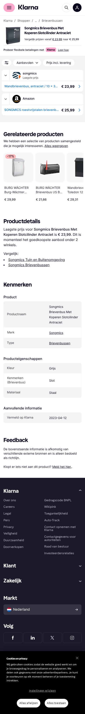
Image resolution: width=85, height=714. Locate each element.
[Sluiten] (77, 658)
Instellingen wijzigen (42, 690)
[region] (42, 682)
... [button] (36, 21)
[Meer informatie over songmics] (5, 75)
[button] (13, 35)
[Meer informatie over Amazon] (5, 99)
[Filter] (6, 62)
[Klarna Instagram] (72, 638)
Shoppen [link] (23, 21)
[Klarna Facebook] (12, 638)
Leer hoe (63, 49)
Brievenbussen (59, 343)
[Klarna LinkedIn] (32, 638)
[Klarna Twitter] (52, 638)
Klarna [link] (7, 21)
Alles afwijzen (28, 703)
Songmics (56, 333)
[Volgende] (75, 176)
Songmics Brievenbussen (28, 265)
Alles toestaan (56, 703)
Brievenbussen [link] (52, 21)
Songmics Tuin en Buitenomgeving (36, 259)
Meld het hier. (61, 466)
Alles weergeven (56, 146)
